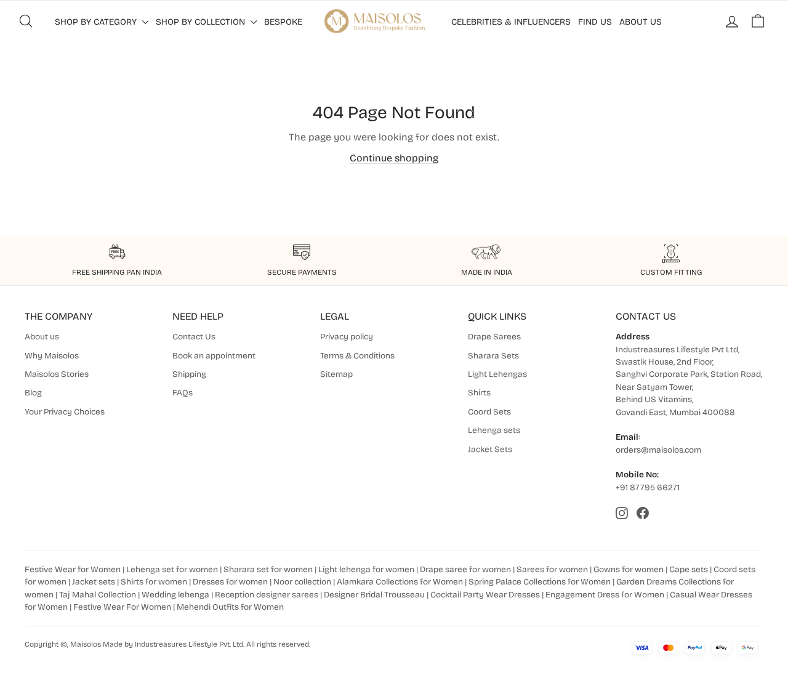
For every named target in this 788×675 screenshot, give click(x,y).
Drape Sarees (494, 336)
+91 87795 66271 (648, 487)
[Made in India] (486, 254)
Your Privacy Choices (65, 411)
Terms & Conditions (357, 355)
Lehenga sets (494, 430)
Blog (33, 392)
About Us (640, 22)
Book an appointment (213, 355)
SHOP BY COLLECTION (201, 22)
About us (42, 336)
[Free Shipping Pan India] (117, 254)
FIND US (595, 22)
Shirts (479, 392)
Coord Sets (489, 411)
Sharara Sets (493, 355)
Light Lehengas (497, 374)
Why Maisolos (52, 355)
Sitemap (336, 374)
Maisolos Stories (57, 374)
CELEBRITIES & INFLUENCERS (511, 22)
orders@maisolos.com (658, 450)
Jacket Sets (490, 449)
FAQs (182, 392)
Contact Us (193, 336)
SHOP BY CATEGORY (97, 22)
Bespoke (283, 22)
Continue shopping (394, 158)
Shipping (189, 374)
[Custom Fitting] (671, 254)
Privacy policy (346, 336)
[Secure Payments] (301, 254)
